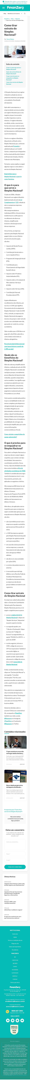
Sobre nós (15, 934)
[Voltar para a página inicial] (15, 7)
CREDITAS (15, 960)
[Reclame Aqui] (14, 1030)
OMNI (15, 966)
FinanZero (7, 18)
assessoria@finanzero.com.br (15, 1006)
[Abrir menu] (3, 8)
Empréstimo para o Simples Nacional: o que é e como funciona (13, 176)
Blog (5, 13)
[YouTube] (22, 1020)
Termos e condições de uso (15, 940)
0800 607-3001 (17, 1011)
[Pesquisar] (24, 13)
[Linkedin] (12, 1020)
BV (15, 957)
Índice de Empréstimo (15, 946)
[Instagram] (17, 1020)
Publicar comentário (15, 867)
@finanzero (8, 718)
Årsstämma (15, 950)
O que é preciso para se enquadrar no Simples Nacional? (12, 77)
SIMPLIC (15, 976)
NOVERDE (15, 969)
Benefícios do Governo (14, 13)
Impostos (17, 18)
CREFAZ (15, 979)
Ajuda (15, 937)
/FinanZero (8, 721)
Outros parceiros (15, 982)
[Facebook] (8, 1020)
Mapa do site (15, 943)
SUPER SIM (15, 973)
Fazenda (16, 146)
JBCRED (15, 963)
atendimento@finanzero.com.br (15, 1001)
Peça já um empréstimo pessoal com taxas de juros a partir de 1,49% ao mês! (14, 346)
